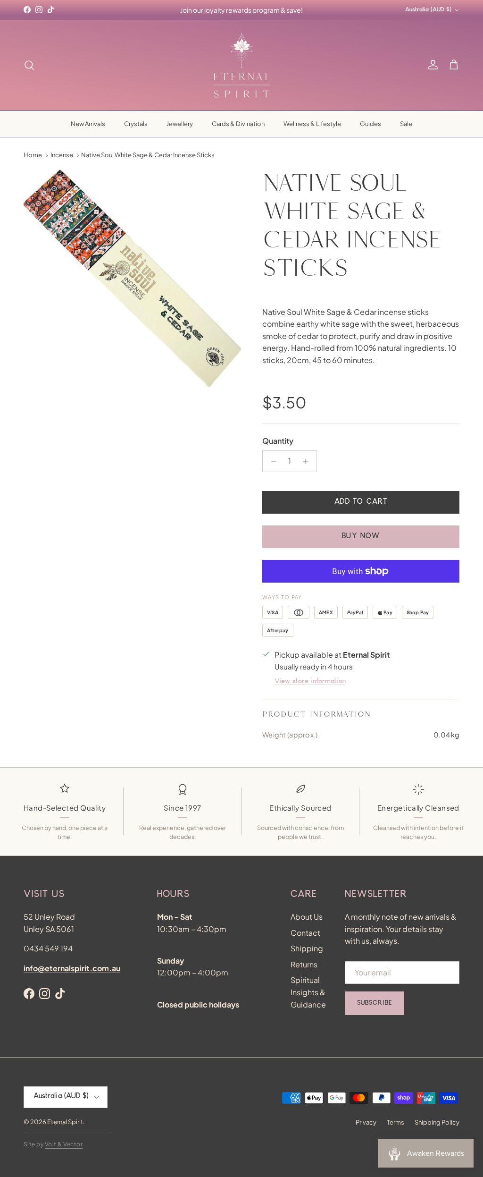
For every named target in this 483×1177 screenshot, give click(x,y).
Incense (61, 155)
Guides (370, 123)
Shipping (307, 948)
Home (33, 155)
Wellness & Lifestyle (312, 123)
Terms (395, 1122)
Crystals (136, 123)
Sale (406, 123)
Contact (305, 933)
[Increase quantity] (308, 461)
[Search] (29, 65)
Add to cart (360, 502)
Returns (304, 964)
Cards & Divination (238, 123)
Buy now (361, 537)
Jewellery (180, 123)
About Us (307, 917)
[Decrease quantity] (271, 461)
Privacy (366, 1122)
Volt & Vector (64, 1144)
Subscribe (374, 1003)
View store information (310, 681)
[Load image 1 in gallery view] (133, 278)
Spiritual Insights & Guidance (308, 992)
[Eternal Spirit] (242, 65)
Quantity (277, 441)
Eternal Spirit (65, 1122)
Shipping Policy (437, 1122)
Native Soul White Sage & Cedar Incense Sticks (148, 155)
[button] (453, 65)
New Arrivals (88, 123)
